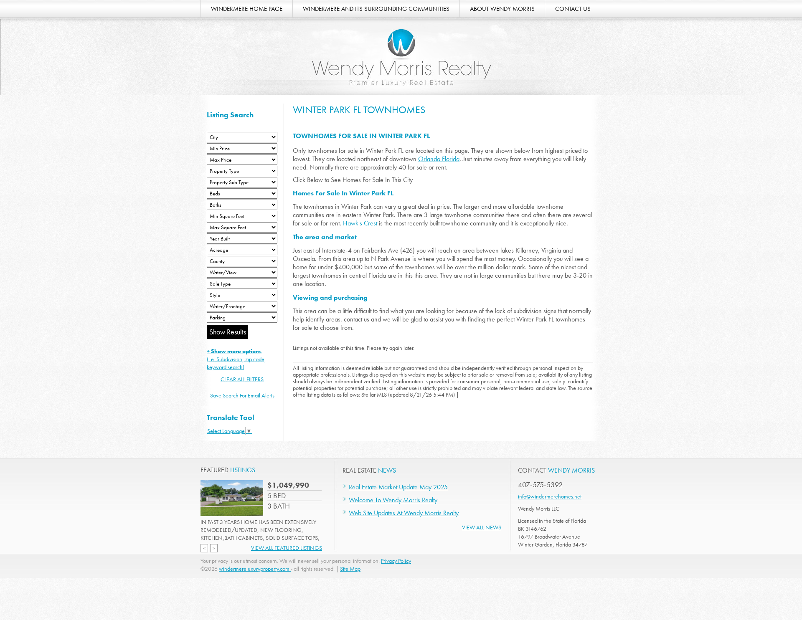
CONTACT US (573, 9)
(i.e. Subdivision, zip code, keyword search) (236, 359)
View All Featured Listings (286, 548)
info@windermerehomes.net (549, 496)
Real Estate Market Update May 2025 (398, 487)
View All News (481, 527)
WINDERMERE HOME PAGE (246, 9)
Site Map (350, 568)
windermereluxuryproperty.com (255, 568)
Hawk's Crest (360, 223)
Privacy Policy (396, 560)
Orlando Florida (438, 158)
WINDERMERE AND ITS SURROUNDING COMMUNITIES (376, 9)
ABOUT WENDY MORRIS (502, 9)
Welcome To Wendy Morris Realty (393, 500)
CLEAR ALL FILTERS (242, 379)
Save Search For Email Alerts (242, 395)
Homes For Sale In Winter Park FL (343, 193)
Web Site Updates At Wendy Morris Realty (404, 513)
